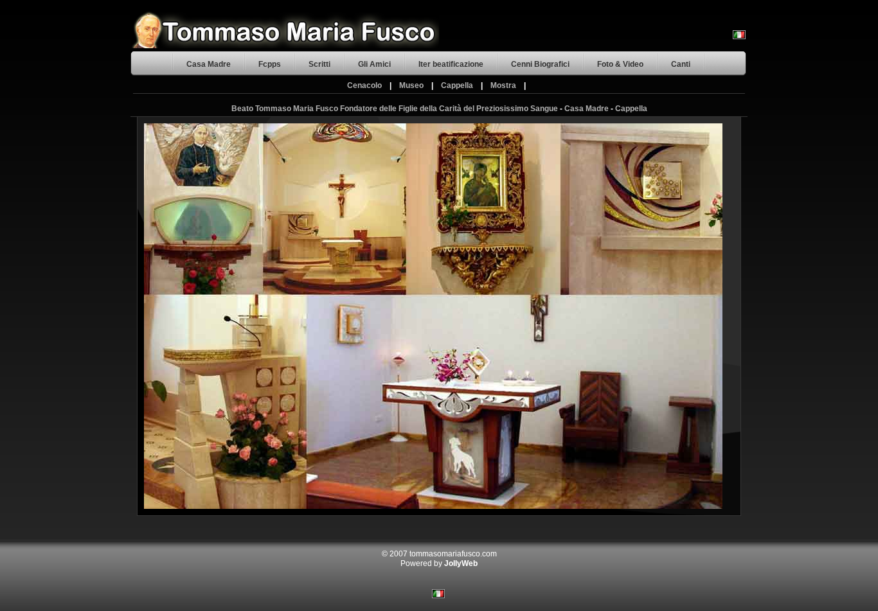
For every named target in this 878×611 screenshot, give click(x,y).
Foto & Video (620, 64)
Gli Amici (374, 64)
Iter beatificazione (450, 64)
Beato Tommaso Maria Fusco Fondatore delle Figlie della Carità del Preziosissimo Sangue (394, 108)
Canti (680, 64)
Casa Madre (208, 64)
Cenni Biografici (540, 64)
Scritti (319, 64)
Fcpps (269, 64)
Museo (411, 85)
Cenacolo (364, 85)
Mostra (503, 85)
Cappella (457, 85)
